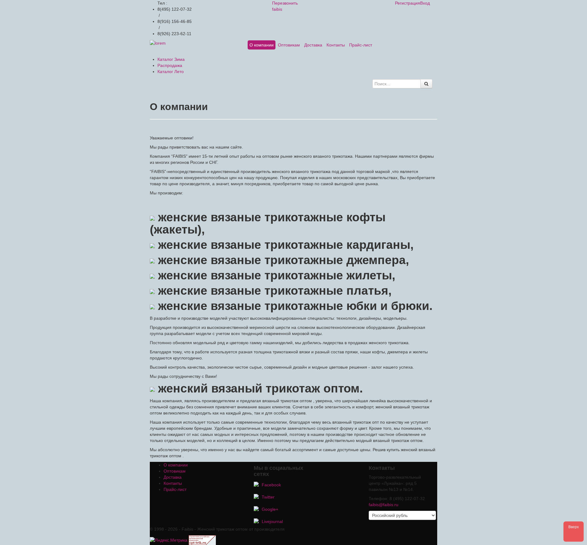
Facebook (271, 484)
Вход (425, 3)
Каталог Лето (170, 71)
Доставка (313, 44)
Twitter (268, 497)
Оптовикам (289, 44)
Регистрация (407, 3)
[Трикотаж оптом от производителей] (202, 539)
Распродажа (169, 65)
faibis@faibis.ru (383, 504)
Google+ (270, 509)
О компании (261, 44)
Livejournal (272, 521)
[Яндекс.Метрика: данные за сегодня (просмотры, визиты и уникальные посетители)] (168, 540)
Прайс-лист (360, 44)
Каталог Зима (171, 59)
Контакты (336, 44)
